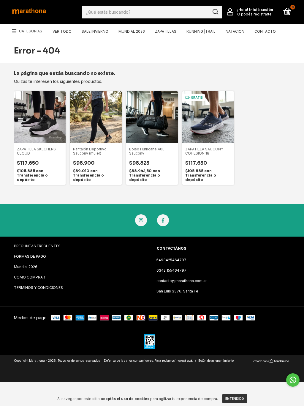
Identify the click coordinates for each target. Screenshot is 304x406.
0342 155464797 (171, 270)
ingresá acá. (184, 360)
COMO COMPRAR (29, 277)
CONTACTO (265, 31)
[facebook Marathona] (163, 220)
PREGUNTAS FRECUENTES (37, 246)
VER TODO (62, 31)
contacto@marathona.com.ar (181, 280)
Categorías (30, 31)
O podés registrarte (254, 14)
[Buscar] (215, 12)
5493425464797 (171, 260)
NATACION (235, 31)
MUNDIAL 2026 (131, 31)
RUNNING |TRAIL (201, 31)
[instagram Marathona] (141, 220)
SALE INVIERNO (95, 31)
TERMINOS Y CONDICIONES (38, 287)
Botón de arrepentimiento (216, 360)
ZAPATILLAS (165, 31)
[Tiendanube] (271, 361)
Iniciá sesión (261, 9)
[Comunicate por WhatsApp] (293, 380)
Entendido (234, 398)
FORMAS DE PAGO (30, 256)
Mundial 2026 (25, 267)
